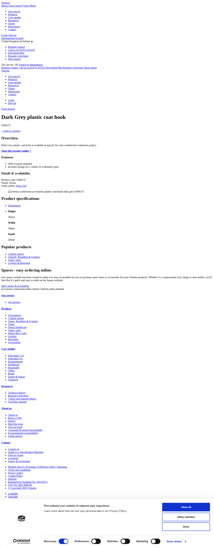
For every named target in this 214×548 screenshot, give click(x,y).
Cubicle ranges (16, 318)
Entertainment (15, 361)
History (12, 421)
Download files (16, 53)
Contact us (13, 449)
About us (6, 408)
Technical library (17, 392)
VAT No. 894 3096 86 (20, 485)
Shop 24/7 (21, 185)
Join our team (15, 427)
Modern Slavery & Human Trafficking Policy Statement (37, 466)
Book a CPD (15, 418)
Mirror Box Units (17, 333)
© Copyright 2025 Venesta (22, 488)
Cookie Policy (15, 476)
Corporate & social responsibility (25, 430)
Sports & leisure (16, 376)
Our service (14, 11)
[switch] (96, 541)
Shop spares (14, 59)
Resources (13, 20)
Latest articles (15, 436)
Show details (174, 541)
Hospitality (14, 367)
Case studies (14, 17)
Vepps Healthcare (17, 327)
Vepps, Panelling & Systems (23, 321)
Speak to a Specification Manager (25, 452)
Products (12, 14)
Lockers (12, 336)
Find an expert (15, 455)
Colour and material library (22, 398)
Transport (13, 379)
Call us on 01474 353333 (21, 50)
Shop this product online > (16, 150)
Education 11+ (15, 358)
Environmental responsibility (23, 433)
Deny (186, 526)
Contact (12, 29)
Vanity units (14, 330)
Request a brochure (18, 56)
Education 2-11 (16, 355)
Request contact (16, 47)
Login (4, 35)
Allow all (186, 507)
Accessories (14, 342)
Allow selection (186, 517)
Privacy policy (15, 473)
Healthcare (13, 364)
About (11, 23)
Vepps (11, 324)
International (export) (12, 38)
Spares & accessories (19, 461)
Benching (13, 339)
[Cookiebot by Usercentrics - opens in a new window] (21, 541)
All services (14, 302)
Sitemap (12, 479)
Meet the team (15, 424)
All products (14, 315)
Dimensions (14, 205)
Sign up (12, 35)
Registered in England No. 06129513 (27, 482)
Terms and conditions (19, 469)
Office (11, 370)
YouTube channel (17, 401)
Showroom (14, 26)
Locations (13, 458)
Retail (11, 373)
